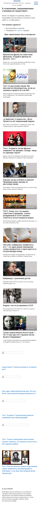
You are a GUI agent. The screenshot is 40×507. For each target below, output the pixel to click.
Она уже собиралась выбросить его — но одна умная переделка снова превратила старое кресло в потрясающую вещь (19, 248)
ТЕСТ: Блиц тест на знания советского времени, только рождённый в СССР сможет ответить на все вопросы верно (18, 214)
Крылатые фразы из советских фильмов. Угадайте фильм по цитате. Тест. (18, 56)
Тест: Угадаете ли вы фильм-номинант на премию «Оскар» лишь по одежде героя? (20, 150)
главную (19, 30)
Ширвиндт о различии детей (16, 278)
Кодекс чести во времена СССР (18, 305)
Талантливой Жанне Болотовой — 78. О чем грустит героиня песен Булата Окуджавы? (19, 334)
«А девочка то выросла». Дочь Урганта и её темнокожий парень (19, 120)
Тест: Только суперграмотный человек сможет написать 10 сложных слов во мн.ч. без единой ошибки (19, 441)
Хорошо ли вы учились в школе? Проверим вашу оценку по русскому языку (18, 182)
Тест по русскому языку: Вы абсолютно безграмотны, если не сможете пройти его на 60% (19, 88)
